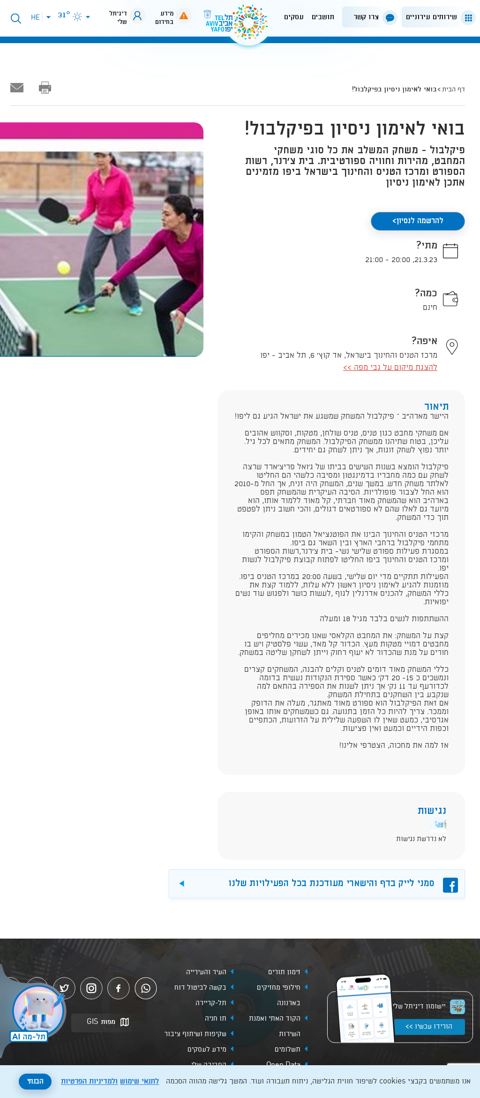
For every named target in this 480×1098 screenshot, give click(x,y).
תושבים (323, 17)
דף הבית (453, 89)
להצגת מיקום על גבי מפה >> (390, 368)
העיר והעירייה (206, 973)
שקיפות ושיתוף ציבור (195, 1034)
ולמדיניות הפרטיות (89, 1081)
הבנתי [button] (35, 1081)
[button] (437, 17)
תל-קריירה (210, 1004)
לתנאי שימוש (139, 1081)
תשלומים (287, 1050)
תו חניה (215, 1019)
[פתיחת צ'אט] (34, 1012)
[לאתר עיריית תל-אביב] (240, 26)
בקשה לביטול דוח (200, 988)
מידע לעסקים (207, 1050)
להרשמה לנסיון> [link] (417, 221)
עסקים (294, 17)
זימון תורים (284, 973)
